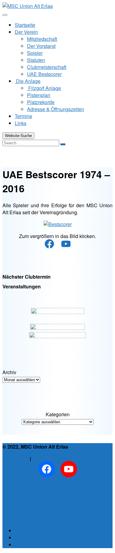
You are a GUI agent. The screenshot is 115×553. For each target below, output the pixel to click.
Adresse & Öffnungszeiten (55, 109)
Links (20, 123)
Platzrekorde (41, 102)
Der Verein (26, 31)
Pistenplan (38, 95)
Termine (23, 116)
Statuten (36, 59)
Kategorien (58, 414)
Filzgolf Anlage (44, 88)
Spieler (35, 52)
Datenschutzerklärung (58, 458)
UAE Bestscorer (44, 74)
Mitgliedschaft (42, 38)
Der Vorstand (41, 45)
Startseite (25, 24)
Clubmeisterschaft (46, 66)
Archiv (9, 372)
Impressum (15, 458)
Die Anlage (27, 81)
